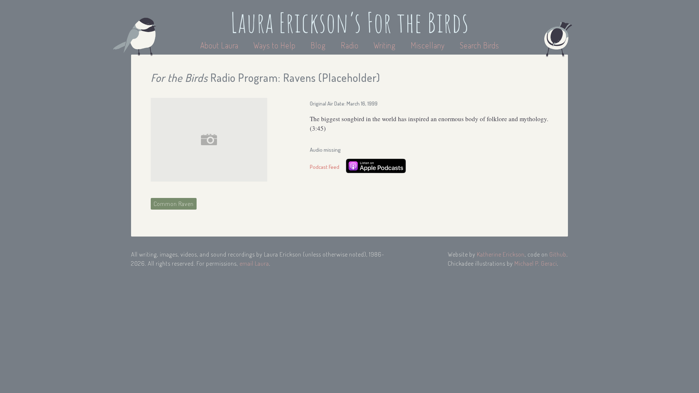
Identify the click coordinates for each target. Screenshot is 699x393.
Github (557, 254)
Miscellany (428, 45)
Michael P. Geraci (535, 263)
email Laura (254, 263)
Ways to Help (275, 45)
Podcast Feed (324, 166)
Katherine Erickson (501, 254)
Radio (350, 45)
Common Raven (174, 203)
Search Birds (479, 45)
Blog (318, 45)
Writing (385, 45)
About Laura (220, 45)
